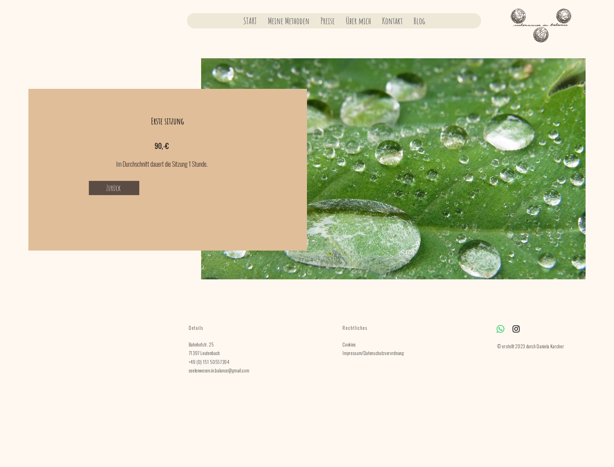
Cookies (349, 344)
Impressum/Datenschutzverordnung (373, 352)
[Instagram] (516, 329)
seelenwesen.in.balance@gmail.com (219, 370)
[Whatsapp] (500, 329)
